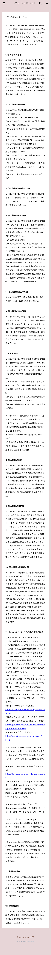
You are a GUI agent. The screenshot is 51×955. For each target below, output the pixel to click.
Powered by (22, 941)
